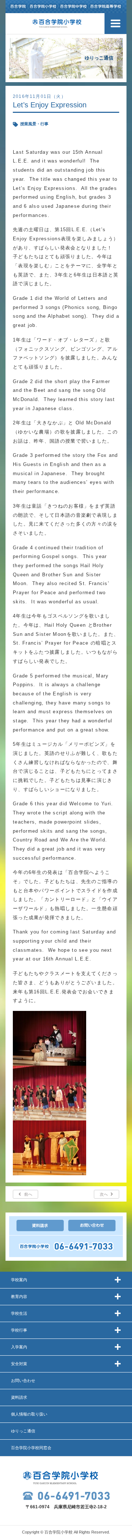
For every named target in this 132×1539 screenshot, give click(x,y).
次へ (104, 1194)
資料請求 (19, 1397)
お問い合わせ (23, 1380)
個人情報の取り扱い (29, 1414)
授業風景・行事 (34, 124)
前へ (28, 1194)
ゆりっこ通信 (23, 1431)
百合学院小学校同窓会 (31, 1448)
